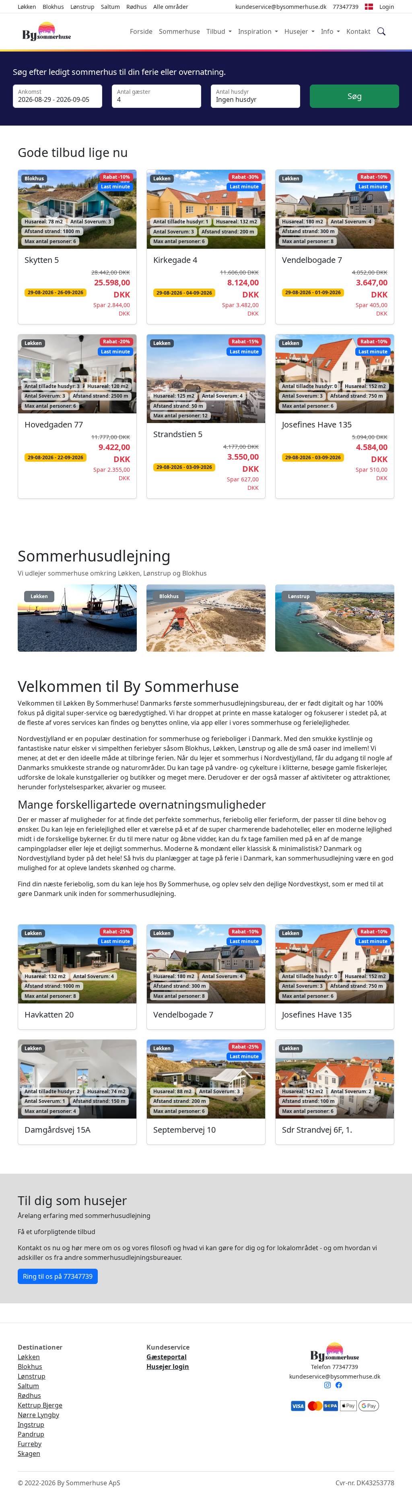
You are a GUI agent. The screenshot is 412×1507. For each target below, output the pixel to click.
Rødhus (136, 6)
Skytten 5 (42, 259)
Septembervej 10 (184, 1129)
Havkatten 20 (49, 1014)
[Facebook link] (340, 1385)
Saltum (110, 6)
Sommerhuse (179, 31)
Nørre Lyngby (38, 1414)
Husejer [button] (297, 31)
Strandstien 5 (177, 434)
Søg (355, 96)
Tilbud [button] (216, 31)
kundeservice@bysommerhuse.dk (334, 1376)
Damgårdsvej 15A (58, 1129)
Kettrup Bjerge (40, 1405)
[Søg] (381, 31)
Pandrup (31, 1434)
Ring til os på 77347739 (58, 1276)
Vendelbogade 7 (312, 259)
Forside (141, 31)
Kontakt (358, 31)
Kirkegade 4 (175, 259)
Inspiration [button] (255, 31)
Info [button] (328, 31)
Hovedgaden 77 (54, 424)
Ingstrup (31, 1424)
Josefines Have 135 (317, 424)
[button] (369, 6)
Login (386, 6)
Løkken (27, 6)
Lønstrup (82, 6)
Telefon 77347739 (334, 1367)
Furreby (29, 1443)
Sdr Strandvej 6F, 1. (317, 1129)
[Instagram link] (329, 1385)
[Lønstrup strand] (334, 620)
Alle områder (170, 6)
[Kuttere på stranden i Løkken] (77, 620)
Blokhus (53, 6)
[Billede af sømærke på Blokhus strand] (206, 620)
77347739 (345, 6)
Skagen (29, 1453)
